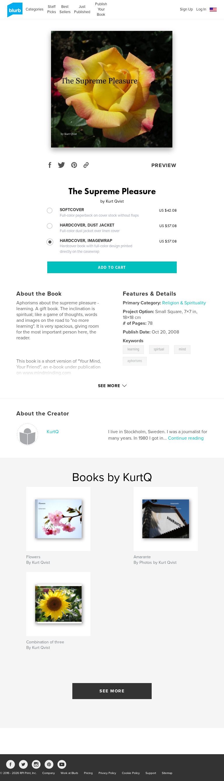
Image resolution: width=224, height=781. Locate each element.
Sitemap (167, 773)
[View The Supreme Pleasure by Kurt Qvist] (111, 89)
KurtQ (53, 432)
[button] (213, 9)
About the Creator (42, 413)
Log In (201, 9)
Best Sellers (65, 9)
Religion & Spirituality (184, 303)
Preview (163, 165)
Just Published (82, 9)
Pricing (88, 773)
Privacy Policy (107, 773)
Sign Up (186, 9)
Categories (34, 9)
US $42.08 (168, 210)
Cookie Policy (131, 773)
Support (151, 773)
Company (48, 773)
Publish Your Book (101, 9)
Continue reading (186, 438)
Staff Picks (51, 9)
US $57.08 (168, 225)
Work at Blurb (69, 773)
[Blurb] (14, 12)
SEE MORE (112, 691)
